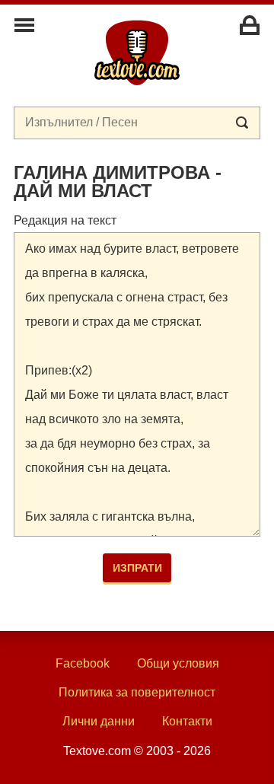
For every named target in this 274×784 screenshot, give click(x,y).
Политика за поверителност (137, 692)
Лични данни (98, 721)
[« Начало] (137, 52)
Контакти (187, 721)
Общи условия (178, 663)
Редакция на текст (65, 220)
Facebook (83, 663)
